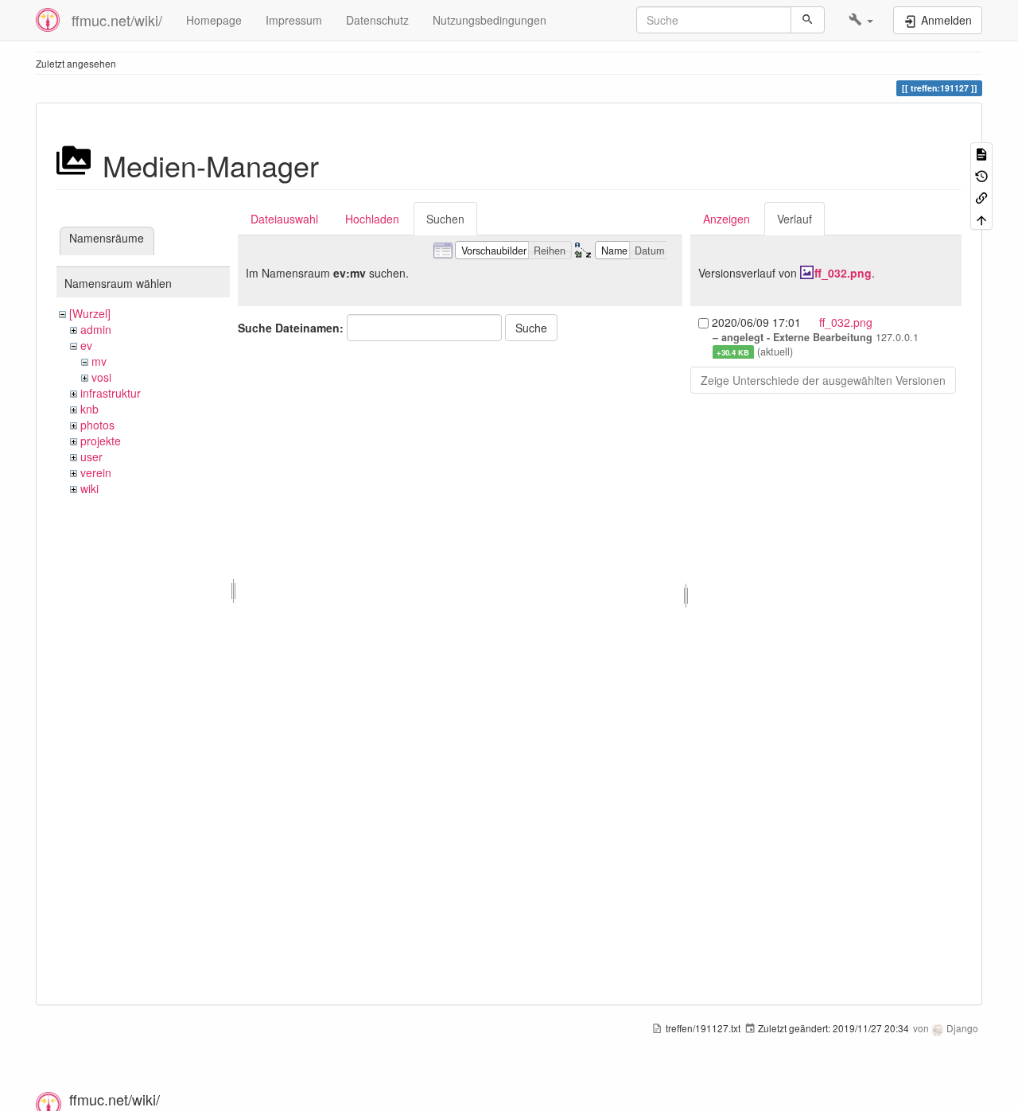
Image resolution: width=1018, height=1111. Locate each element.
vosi (101, 377)
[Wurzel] (90, 313)
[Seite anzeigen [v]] (981, 153)
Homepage (214, 20)
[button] (861, 20)
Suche (531, 328)
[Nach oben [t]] (981, 218)
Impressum (294, 20)
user (91, 456)
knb (89, 409)
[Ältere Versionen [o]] (981, 175)
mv (99, 361)
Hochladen (372, 219)
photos (97, 425)
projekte (100, 441)
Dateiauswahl (284, 219)
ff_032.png (843, 273)
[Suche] (808, 19)
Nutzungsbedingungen (489, 20)
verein (95, 472)
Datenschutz (377, 20)
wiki (89, 488)
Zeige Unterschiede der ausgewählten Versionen (823, 380)
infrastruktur (110, 393)
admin (95, 329)
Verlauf (794, 219)
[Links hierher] (981, 197)
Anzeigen (726, 219)
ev (86, 345)
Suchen (445, 219)
